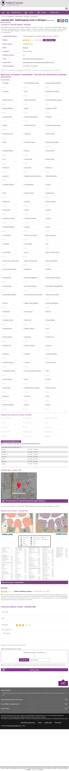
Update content (48, 722)
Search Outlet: (5, 708)
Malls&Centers (16, 12)
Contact (40, 722)
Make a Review (49, 40)
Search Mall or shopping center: (10, 704)
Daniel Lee (20, 70)
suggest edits (45, 70)
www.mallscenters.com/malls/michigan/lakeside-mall (38, 62)
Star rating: (5, 624)
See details (40, 769)
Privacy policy (58, 722)
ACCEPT (34, 769)
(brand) (4, 87)
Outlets (31, 12)
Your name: (5, 612)
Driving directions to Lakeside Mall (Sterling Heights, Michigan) (25, 501)
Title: (3, 618)
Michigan (25, 47)
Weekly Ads (54, 12)
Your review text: (6, 629)
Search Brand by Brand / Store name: (12, 699)
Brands (43, 12)
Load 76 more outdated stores (11, 441)
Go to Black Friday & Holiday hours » (11, 447)
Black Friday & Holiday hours (28, 722)
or (34, 654)
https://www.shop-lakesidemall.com (33, 58)
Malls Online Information (13, 725)
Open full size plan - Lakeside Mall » (13, 582)
